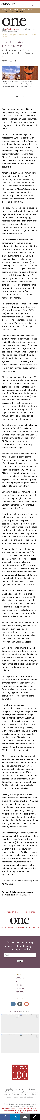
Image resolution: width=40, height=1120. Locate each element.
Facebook (5, 1117)
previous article (11, 912)
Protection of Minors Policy (12, 1110)
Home (4, 9)
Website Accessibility (31, 1108)
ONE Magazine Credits (29, 1110)
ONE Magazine (13, 9)
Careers (20, 992)
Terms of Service (17, 1108)
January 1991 (25, 9)
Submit (20, 961)
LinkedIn (15, 1117)
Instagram (25, 1011)
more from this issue (13, 927)
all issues (33, 927)
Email (25, 1117)
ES (27, 4)
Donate (20, 978)
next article (31, 912)
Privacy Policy (6, 1108)
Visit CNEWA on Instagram (20, 1004)
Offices (20, 988)
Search (31, 4)
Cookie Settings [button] (20, 1113)
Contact (20, 981)
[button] (10, 1023)
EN (22, 4)
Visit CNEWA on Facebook (13, 1004)
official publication (12, 29)
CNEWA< (8, 4)
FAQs (20, 985)
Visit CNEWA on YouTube (26, 1004)
